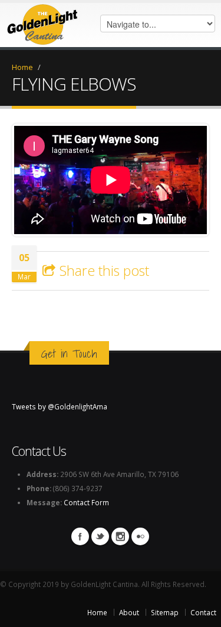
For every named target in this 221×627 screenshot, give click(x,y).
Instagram (120, 536)
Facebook (80, 536)
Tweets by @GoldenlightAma (59, 406)
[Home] (42, 21)
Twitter (100, 536)
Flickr (140, 536)
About (129, 612)
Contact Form (86, 502)
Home (22, 67)
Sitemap (165, 612)
